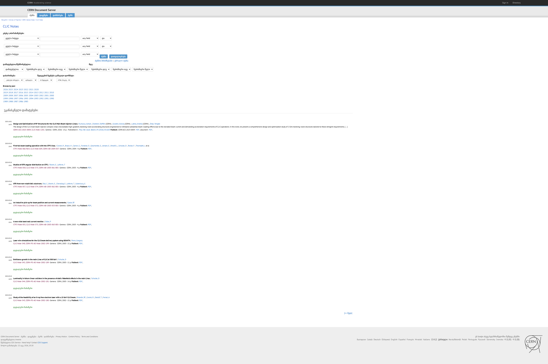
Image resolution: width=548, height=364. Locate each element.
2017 (16, 92)
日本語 (434, 339)
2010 (51, 92)
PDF (137, 130)
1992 (41, 98)
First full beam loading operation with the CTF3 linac (34, 146)
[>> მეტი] (348, 313)
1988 (10, 101)
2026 (5, 89)
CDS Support (43, 342)
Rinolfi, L (114, 146)
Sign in (505, 2)
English (394, 339)
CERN (39, 2)
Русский (481, 339)
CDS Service (16, 342)
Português (472, 339)
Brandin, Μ (81, 297)
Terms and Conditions (89, 336)
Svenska (499, 339)
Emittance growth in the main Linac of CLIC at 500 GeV (35, 259)
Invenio (18, 339)
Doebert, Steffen (98, 124)
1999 (5, 98)
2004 (31, 95)
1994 (31, 98)
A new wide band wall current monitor (28, 221)
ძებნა (32, 15)
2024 (16, 89)
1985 (26, 101)
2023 (21, 89)
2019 (5, 92)
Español (402, 339)
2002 (41, 95)
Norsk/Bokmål (455, 339)
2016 (21, 92)
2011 (46, 92)
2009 (5, 95)
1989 (5, 101)
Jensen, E (105, 146)
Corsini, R (60, 146)
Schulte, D (123, 146)
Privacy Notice (61, 336)
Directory (517, 2)
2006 (21, 95)
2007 (16, 95)
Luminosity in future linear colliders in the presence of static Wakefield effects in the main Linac (51, 278)
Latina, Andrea (137, 124)
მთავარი (4, 20)
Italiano (426, 339)
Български (361, 339)
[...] (346, 127)
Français (410, 339)
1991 (46, 98)
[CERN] (533, 344)
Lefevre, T (61, 164)
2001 (46, 95)
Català (369, 339)
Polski (464, 339)
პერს (70, 15)
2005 (26, 95)
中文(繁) (516, 339)
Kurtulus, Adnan (85, 124)
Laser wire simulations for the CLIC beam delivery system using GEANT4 (41, 240)
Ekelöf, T (98, 297)
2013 (36, 92)
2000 (51, 95)
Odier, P (48, 221)
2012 (41, 92)
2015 (26, 92)
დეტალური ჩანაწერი (22, 136)
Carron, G (76, 146)
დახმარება (58, 15)
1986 (21, 101)
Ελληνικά (386, 339)
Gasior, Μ (71, 202)
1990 (51, 98)
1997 (16, 98)
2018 (10, 92)
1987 (16, 101)
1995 (26, 98)
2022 (26, 89)
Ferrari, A (106, 297)
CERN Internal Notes (28, 20)
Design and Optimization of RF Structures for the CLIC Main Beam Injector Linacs (45, 124)
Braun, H (68, 146)
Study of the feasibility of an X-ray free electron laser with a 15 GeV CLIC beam (44, 297)
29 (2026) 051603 (94, 130)
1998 (10, 98)
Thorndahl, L (140, 146)
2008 (10, 95)
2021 (31, 89)
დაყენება (43, 15)
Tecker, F (131, 146)
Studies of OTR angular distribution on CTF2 (30, 164)
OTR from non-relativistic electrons (27, 183)
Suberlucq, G (80, 183)
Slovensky (490, 339)
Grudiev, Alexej (118, 124)
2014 (31, 92)
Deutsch (377, 339)
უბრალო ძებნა (121, 60)
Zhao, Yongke (155, 124)
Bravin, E (53, 164)
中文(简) (507, 339)
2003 (36, 95)
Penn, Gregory (77, 240)
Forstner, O (85, 146)
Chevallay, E (61, 183)
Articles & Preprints (15, 20)
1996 (21, 98)
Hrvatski (418, 339)
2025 (10, 89)
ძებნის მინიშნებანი (103, 60)
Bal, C (45, 183)
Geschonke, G (96, 146)
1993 (36, 98)
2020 (36, 89)
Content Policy (74, 336)
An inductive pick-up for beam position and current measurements (39, 202)
